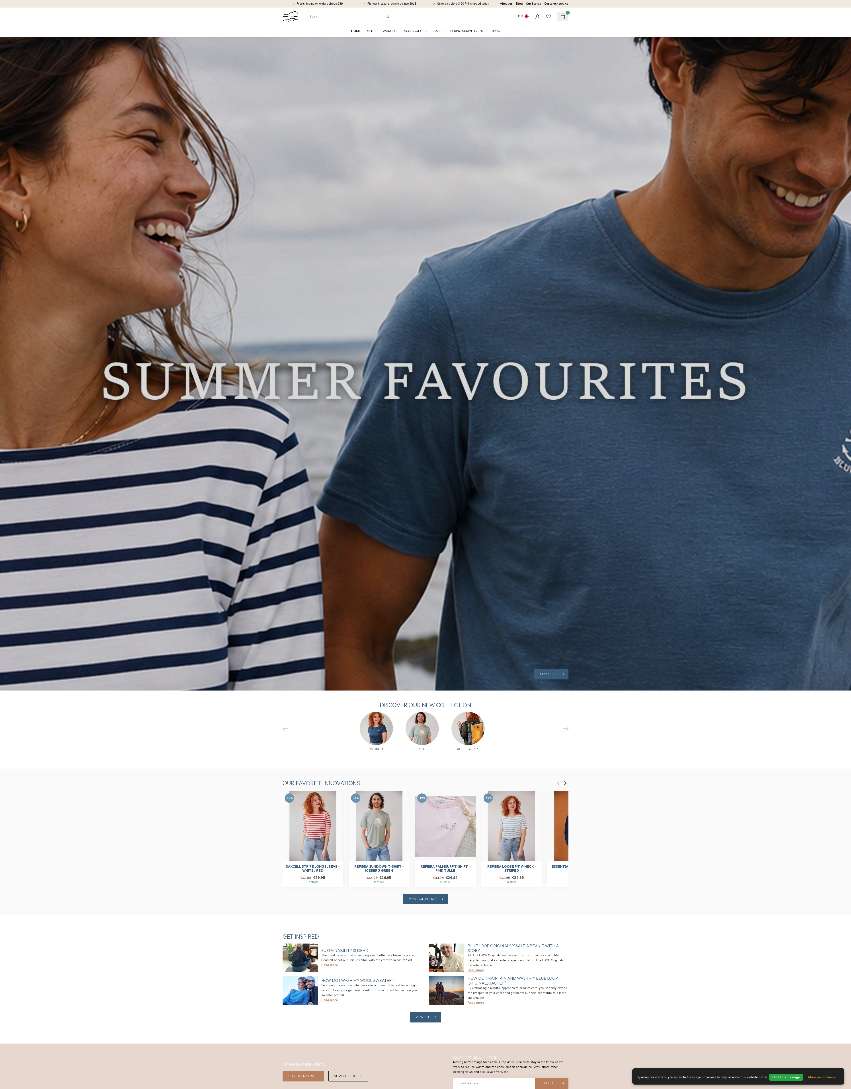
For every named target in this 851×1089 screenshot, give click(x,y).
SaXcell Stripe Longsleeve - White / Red (313, 868)
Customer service (556, 4)
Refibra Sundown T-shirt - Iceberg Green (379, 868)
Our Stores (533, 4)
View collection (423, 899)
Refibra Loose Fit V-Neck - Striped (511, 868)
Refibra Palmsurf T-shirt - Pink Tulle (445, 868)
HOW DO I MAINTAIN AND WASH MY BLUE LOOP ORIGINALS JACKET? (513, 981)
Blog (519, 4)
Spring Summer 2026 (466, 31)
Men (370, 31)
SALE (437, 31)
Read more (329, 965)
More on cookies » (822, 1077)
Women (389, 31)
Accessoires (414, 31)
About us (506, 4)
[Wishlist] (548, 16)
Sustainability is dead (345, 950)
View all (423, 1017)
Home (356, 31)
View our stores (348, 1076)
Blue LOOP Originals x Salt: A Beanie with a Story (513, 948)
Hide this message (786, 1077)
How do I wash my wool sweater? (357, 980)
